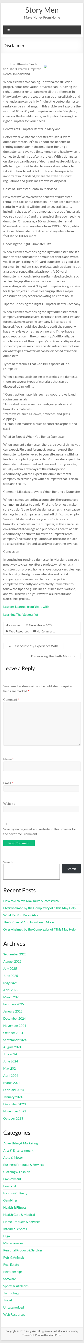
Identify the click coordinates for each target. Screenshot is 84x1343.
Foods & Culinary (15, 1193)
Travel (7, 1300)
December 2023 (14, 1104)
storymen (15, 625)
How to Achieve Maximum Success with (31, 901)
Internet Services (15, 1229)
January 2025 (12, 1011)
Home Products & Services (21, 1222)
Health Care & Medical (19, 1214)
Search (8, 862)
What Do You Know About (22, 915)
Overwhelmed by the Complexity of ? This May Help (39, 908)
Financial (9, 1186)
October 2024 (13, 1033)
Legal (7, 1236)
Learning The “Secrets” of (20, 614)
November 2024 (14, 1025)
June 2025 (10, 975)
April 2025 (10, 990)
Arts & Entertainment (18, 1150)
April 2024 (10, 1075)
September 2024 (15, 1040)
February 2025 (13, 1004)
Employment (12, 1179)
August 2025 (12, 961)
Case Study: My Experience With (33, 646)
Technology (11, 1293)
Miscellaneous (13, 1243)
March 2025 (11, 997)
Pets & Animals (13, 1257)
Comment (11, 699)
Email (8, 783)
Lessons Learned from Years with (26, 606)
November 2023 (14, 1111)
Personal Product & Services (23, 1250)
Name (8, 759)
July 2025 (10, 968)
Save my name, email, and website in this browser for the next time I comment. (39, 831)
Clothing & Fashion (16, 1172)
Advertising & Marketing (20, 1143)
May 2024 (10, 1068)
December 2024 (14, 1018)
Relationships (12, 1271)
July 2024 (10, 1054)
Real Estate (11, 1264)
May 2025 (10, 983)
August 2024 (12, 1047)
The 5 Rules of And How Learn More (28, 922)
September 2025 (15, 954)
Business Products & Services (23, 1164)
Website (9, 803)
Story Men (42, 9)
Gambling (10, 1200)
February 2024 (13, 1090)
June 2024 (10, 1061)
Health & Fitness (15, 1207)
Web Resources (19, 631)
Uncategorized (13, 1307)
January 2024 (12, 1097)
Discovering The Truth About (53, 656)
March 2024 (11, 1082)
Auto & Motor (13, 1157)
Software (9, 1279)
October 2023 (13, 1118)
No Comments (45, 631)
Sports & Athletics (16, 1286)
